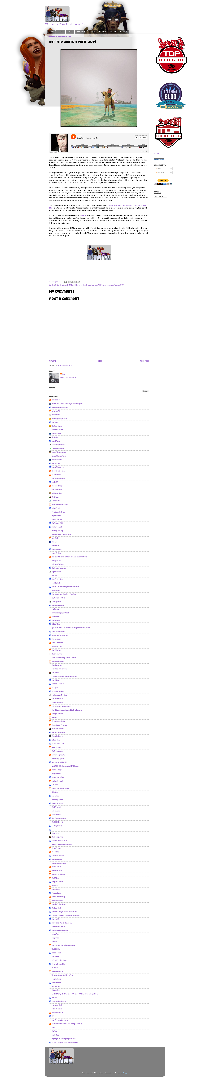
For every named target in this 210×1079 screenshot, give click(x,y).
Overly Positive (56, 561)
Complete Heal (56, 773)
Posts (159, 169)
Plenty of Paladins (57, 714)
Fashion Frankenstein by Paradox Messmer (65, 587)
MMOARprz (55, 878)
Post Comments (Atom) (65, 366)
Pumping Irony (56, 979)
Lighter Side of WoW (58, 598)
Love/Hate (55, 886)
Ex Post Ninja (56, 740)
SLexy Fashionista (57, 643)
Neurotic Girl (55, 673)
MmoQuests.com (57, 647)
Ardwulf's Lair (56, 508)
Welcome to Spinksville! (59, 762)
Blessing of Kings (57, 486)
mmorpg (104, 285)
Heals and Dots (56, 919)
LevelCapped (56, 591)
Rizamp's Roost (56, 848)
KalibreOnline (56, 811)
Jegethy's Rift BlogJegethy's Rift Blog (63, 1039)
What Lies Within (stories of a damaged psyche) (67, 1024)
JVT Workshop (56, 415)
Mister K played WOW (58, 721)
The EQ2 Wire (56, 949)
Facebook (102, 32)
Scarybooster (56, 501)
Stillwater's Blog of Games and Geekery (64, 912)
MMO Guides (81, 32)
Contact (60, 32)
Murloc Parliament (57, 736)
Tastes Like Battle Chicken (60, 635)
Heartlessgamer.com (58, 445)
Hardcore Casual (57, 527)
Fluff (75, 285)
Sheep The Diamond (58, 684)
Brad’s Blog (55, 1035)
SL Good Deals (56, 475)
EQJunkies (55, 968)
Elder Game (55, 792)
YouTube (113, 32)
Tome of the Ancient (58, 467)
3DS (55, 285)
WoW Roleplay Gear (58, 759)
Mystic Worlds (56, 516)
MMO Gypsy (55, 497)
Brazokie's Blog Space (59, 904)
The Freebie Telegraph (59, 568)
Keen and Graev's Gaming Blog (61, 534)
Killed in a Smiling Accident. (60, 504)
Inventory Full (56, 411)
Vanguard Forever (57, 882)
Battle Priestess (57, 1009)
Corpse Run (55, 796)
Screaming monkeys (58, 691)
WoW (122, 285)
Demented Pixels (57, 1005)
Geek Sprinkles (56, 583)
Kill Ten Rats (55, 437)
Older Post (144, 361)
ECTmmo (156, 154)
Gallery (70, 32)
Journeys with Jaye (58, 531)
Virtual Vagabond (57, 665)
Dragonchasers (56, 434)
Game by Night (56, 602)
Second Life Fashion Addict (60, 788)
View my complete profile (68, 377)
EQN (72, 285)
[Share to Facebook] (76, 282)
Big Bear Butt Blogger (58, 478)
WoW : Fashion (56, 747)
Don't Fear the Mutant (58, 927)
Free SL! (54, 717)
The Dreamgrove (57, 654)
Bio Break (55, 422)
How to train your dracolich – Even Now (64, 594)
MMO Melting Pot (57, 822)
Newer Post (54, 361)
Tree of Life (55, 852)
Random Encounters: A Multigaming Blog (64, 676)
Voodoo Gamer (56, 893)
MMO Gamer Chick (57, 523)
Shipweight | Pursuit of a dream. (62, 923)
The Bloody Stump (57, 837)
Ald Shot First (56, 620)
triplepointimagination (59, 1001)
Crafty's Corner (56, 867)
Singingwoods (56, 815)
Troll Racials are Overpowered (61, 706)
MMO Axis (55, 1031)
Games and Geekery (58, 703)
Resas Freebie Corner (58, 632)
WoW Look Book (57, 871)
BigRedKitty (55, 956)
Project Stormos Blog (58, 897)
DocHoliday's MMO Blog (59, 695)
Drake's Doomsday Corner (60, 1020)
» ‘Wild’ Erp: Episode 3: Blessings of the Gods (66, 915)
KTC (53, 1016)
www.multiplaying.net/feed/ (60, 613)
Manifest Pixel (56, 908)
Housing (88, 285)
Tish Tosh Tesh (56, 463)
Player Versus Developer (59, 725)
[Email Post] (65, 282)
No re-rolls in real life (58, 964)
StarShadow (55, 609)
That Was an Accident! (58, 732)
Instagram (123, 32)
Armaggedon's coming (59, 863)
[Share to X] (74, 282)
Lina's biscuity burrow (58, 471)
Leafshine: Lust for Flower (60, 669)
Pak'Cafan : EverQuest (58, 856)
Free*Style (55, 538)
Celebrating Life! (57, 493)
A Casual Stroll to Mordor (59, 960)
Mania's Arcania (56, 807)
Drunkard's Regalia (57, 781)
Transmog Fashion (57, 800)
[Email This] (69, 282)
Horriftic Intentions (57, 803)
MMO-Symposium (57, 751)
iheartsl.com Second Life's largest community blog (67, 404)
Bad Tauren (55, 785)
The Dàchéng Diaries (58, 661)
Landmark (95, 285)
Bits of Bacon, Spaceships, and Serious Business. (67, 710)
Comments (160, 173)
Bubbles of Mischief (58, 564)
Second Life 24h (57, 519)
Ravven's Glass (56, 553)
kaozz (64, 374)
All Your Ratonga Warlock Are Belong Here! (65, 1043)
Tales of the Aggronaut (59, 452)
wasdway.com (56, 986)
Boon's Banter (56, 889)
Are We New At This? (58, 777)
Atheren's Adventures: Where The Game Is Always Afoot (69, 557)
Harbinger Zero (56, 639)
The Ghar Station (57, 460)
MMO (100, 285)
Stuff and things (57, 770)
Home (52, 32)
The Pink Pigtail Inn (57, 971)
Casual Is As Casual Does (59, 841)
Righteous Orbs (56, 572)
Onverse (83, 215)
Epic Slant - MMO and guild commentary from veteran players (71, 628)
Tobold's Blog (56, 400)
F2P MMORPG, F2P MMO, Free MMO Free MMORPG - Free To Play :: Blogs (75, 994)
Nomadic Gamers (57, 490)
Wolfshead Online (57, 430)
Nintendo (111, 285)
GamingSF (55, 482)
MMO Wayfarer (56, 650)
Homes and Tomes (57, 699)
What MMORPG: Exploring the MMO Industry (65, 766)
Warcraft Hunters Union (59, 456)
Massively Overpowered (59, 419)
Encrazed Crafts (56, 953)
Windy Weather (56, 983)
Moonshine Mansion (58, 605)
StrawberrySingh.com (58, 512)
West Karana (55, 546)
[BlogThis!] (72, 282)
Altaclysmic (55, 688)
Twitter (92, 32)
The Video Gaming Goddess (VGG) (62, 975)
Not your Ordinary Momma (60, 930)
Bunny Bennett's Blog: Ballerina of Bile (64, 658)
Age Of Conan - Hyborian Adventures (63, 945)
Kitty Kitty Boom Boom (59, 818)
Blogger (125, 1073)
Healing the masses (58, 744)
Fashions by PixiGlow (58, 874)
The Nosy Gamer (57, 426)
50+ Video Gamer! (57, 900)
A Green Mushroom (58, 448)
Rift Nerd (54, 942)
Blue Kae (54, 542)
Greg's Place (55, 934)
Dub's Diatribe (56, 617)
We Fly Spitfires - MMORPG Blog (62, 844)
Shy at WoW (55, 833)
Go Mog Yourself (57, 826)
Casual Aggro (56, 441)
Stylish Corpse (56, 680)
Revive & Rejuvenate (58, 755)
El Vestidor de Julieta (58, 729)
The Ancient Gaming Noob (60, 407)
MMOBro (54, 576)
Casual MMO (67, 285)
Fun (79, 285)
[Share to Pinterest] (79, 282)
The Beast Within (57, 859)
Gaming (83, 285)
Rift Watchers (56, 990)
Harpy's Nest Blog (57, 579)
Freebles (54, 998)
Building (59, 285)
